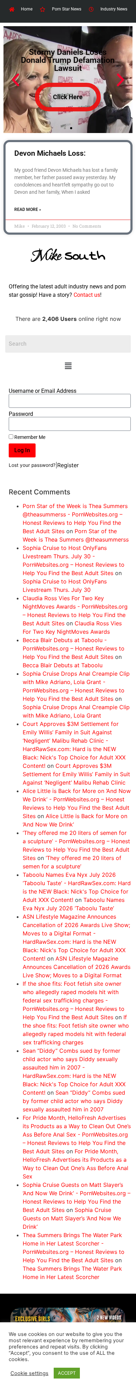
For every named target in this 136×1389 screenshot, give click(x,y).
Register (68, 465)
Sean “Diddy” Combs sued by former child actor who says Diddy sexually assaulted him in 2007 (74, 1101)
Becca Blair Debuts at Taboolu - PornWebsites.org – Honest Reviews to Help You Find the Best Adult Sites (73, 648)
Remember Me (29, 437)
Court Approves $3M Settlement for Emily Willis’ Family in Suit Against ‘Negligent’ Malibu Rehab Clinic (76, 774)
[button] (68, 366)
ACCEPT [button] (67, 1373)
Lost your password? (32, 465)
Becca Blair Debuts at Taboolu (63, 665)
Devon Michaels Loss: (50, 153)
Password (21, 414)
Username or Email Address (42, 391)
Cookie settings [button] (29, 1373)
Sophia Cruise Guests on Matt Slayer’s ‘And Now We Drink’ (72, 1218)
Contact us (87, 295)
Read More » (27, 209)
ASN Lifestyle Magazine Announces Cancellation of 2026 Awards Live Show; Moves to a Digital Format (76, 967)
